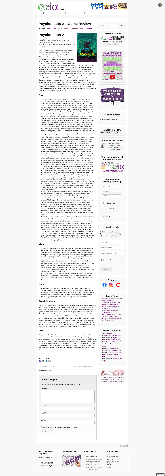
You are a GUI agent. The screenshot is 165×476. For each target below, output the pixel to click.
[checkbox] (160, 5)
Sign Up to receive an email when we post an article (59, 427)
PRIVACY (61, 13)
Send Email (113, 455)
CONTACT (113, 13)
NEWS (68, 13)
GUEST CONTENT (91, 13)
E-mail (43, 413)
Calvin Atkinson (64, 28)
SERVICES (54, 13)
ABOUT (47, 13)
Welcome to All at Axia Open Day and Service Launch (111, 344)
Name (42, 406)
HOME (40, 13)
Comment (45, 388)
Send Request (106, 269)
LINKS (100, 13)
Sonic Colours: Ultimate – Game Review (83, 366)
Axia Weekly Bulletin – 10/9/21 (49, 366)
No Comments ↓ (89, 28)
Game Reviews (79, 28)
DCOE (106, 13)
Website (43, 420)
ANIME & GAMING (77, 13)
